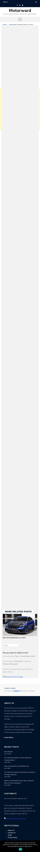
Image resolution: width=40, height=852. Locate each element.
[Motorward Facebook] (17, 5)
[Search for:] (9, 2)
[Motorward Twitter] (20, 5)
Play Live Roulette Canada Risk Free (16, 766)
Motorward (20, 10)
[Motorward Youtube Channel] (22, 5)
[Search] (36, 2)
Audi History (8, 752)
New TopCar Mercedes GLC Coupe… (15, 638)
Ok (20, 849)
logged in (16, 691)
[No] (38, 846)
